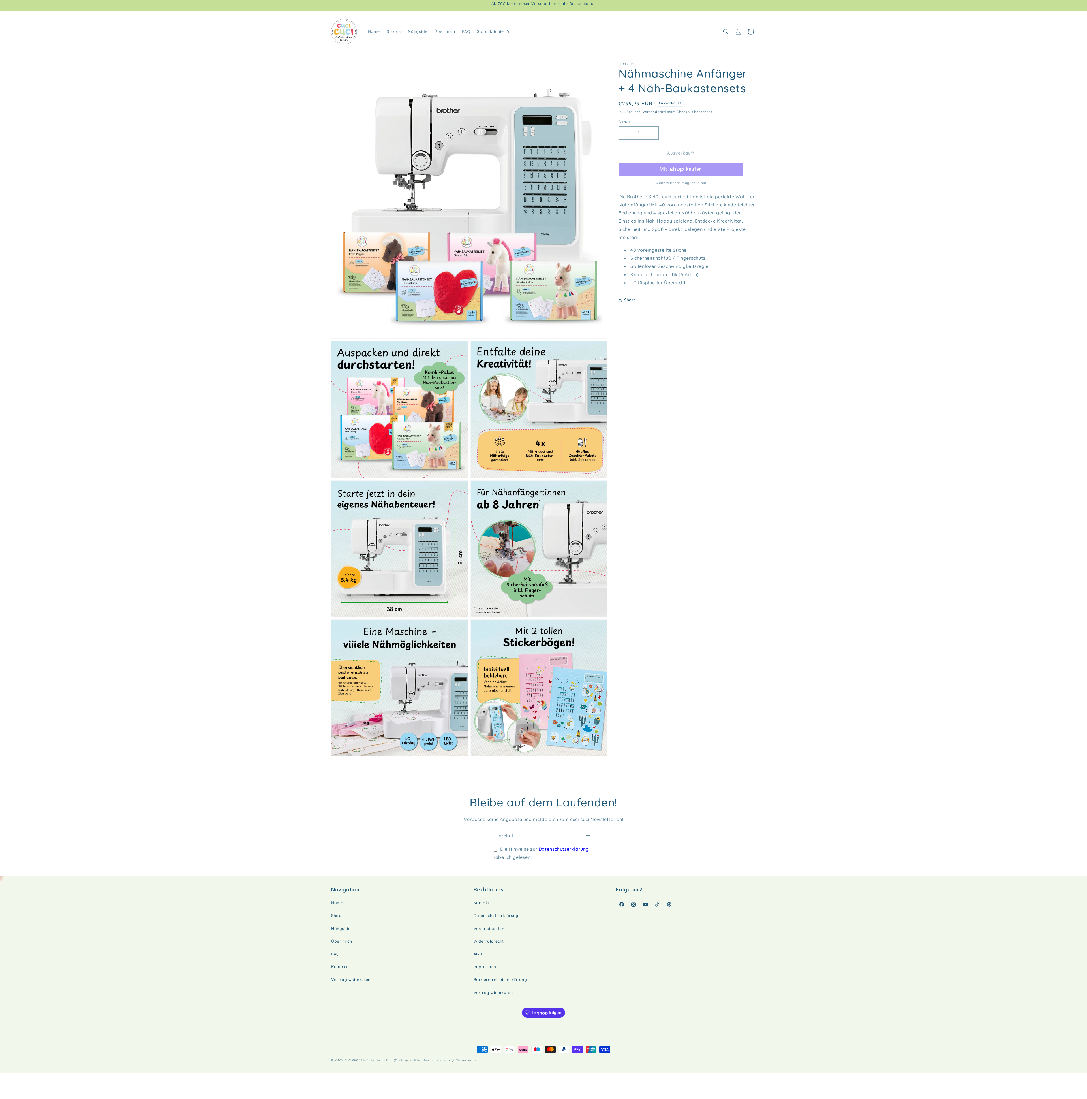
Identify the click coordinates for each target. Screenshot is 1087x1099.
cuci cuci (352, 1060)
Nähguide (341, 928)
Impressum (485, 966)
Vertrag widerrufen (351, 979)
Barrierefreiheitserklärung (500, 979)
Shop (336, 915)
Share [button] (630, 299)
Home (337, 902)
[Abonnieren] (588, 835)
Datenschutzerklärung (564, 849)
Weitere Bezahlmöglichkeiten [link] (680, 183)
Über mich (341, 941)
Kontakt (339, 966)
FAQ (335, 954)
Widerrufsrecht (489, 941)
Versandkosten (489, 928)
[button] (394, 31)
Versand (650, 112)
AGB (478, 954)
